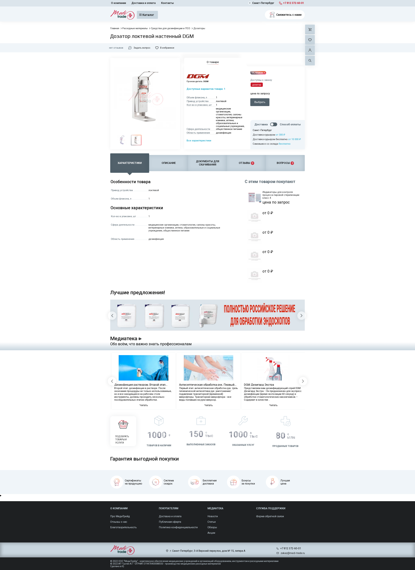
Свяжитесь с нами (289, 14)
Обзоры (212, 527)
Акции (211, 532)
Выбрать (259, 102)
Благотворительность (123, 527)
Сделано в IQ (117, 566)
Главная (114, 28)
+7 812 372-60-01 (293, 3)
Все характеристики (199, 140)
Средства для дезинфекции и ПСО (170, 28)
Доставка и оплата (143, 3)
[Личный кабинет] (310, 50)
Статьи (212, 521)
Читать (144, 405)
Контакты (167, 3)
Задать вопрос (142, 47)
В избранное (167, 47)
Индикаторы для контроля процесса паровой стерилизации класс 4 (280, 195)
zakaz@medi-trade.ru (293, 553)
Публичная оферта (170, 521)
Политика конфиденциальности (178, 527)
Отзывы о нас (118, 521)
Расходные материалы (135, 28)
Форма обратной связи (270, 516)
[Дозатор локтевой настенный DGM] (122, 140)
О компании (118, 3)
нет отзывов (116, 47)
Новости (213, 516)
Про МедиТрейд (120, 516)
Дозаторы (199, 28)
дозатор (256, 84)
